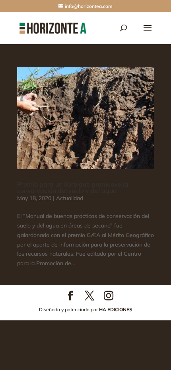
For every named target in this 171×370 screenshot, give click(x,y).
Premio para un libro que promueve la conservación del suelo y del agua (72, 187)
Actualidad (69, 198)
